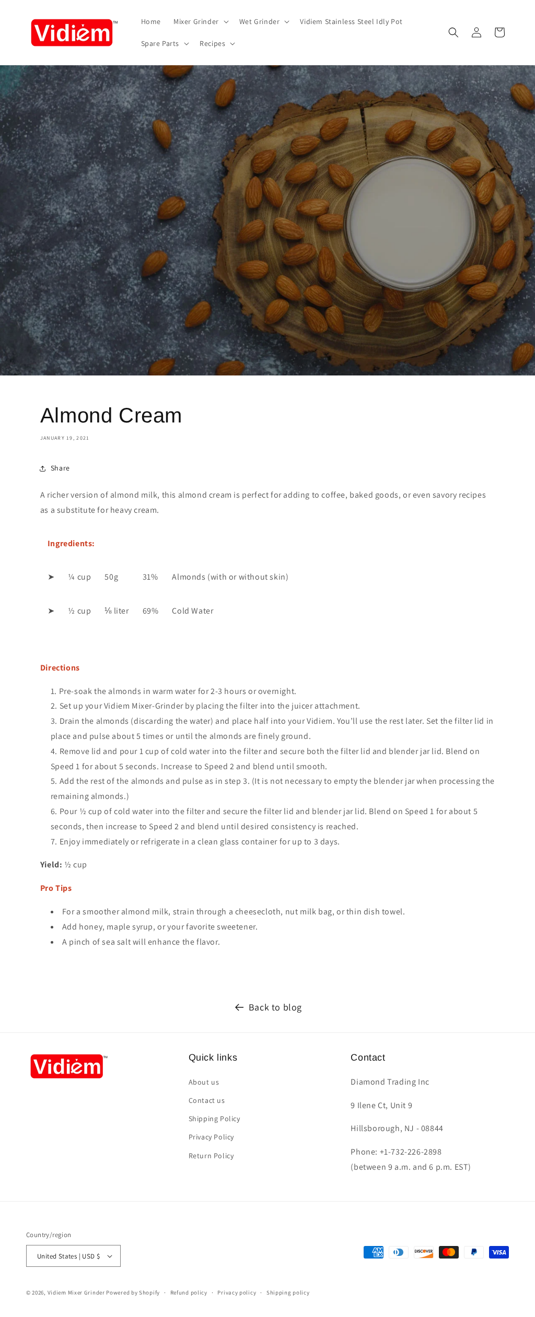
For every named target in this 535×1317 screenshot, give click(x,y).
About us (204, 1082)
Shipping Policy (214, 1118)
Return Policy (211, 1155)
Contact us (207, 1100)
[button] (200, 21)
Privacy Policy (211, 1137)
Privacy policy (236, 1292)
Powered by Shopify (133, 1292)
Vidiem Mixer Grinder (76, 1292)
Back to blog (275, 1007)
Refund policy (188, 1292)
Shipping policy (288, 1292)
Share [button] (60, 468)
